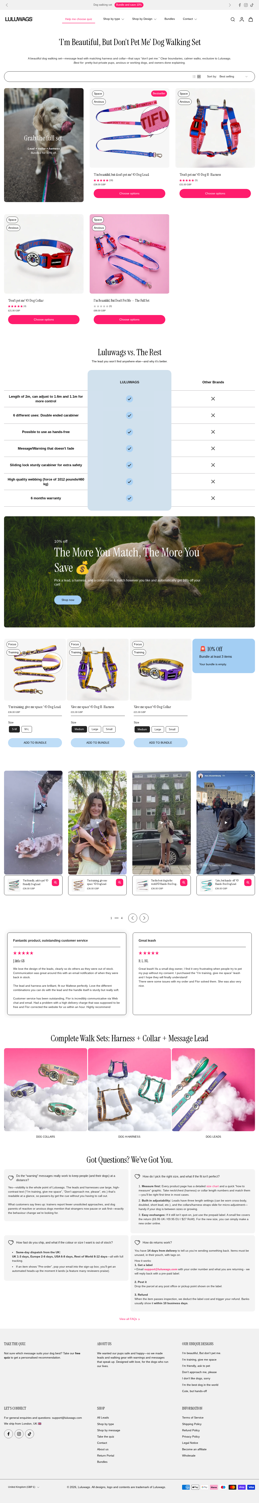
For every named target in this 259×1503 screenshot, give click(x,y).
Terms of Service (193, 1417)
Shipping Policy (192, 1424)
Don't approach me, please (199, 1372)
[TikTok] (252, 5)
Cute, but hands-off (194, 1391)
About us (102, 1449)
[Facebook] (240, 5)
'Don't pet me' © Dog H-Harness (200, 174)
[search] (232, 19)
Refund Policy (191, 1430)
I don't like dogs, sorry (196, 1378)
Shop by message (108, 1430)
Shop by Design (142, 19)
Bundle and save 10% (129, 4)
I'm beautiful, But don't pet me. (201, 1353)
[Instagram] (246, 5)
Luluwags (84, 1487)
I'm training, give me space (199, 1359)
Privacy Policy (191, 1436)
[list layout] (194, 76)
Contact (188, 19)
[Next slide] (230, 5)
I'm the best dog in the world (200, 1384)
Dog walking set (102, 4)
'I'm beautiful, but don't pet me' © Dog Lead (121, 174)
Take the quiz (105, 1436)
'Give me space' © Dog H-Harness (92, 707)
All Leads (103, 1417)
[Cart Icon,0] (250, 19)
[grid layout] (198, 76)
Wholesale (188, 1455)
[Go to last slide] (7, 5)
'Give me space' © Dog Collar (152, 707)
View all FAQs (128, 1319)
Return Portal (105, 1455)
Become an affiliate (194, 1449)
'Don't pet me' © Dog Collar (26, 300)
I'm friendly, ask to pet (196, 1365)
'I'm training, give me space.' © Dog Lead (34, 707)
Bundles (170, 19)
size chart (212, 1186)
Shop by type (111, 19)
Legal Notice (190, 1443)
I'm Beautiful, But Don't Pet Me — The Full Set (121, 300)
